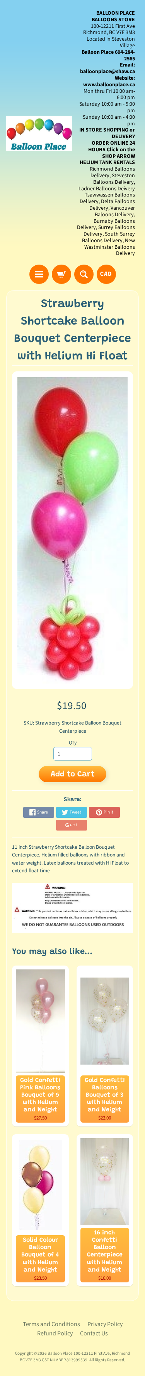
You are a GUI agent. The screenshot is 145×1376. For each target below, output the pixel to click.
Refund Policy (55, 1333)
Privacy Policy (105, 1324)
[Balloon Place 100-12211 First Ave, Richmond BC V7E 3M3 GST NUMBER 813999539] (39, 133)
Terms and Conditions (51, 1324)
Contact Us (94, 1333)
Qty (73, 742)
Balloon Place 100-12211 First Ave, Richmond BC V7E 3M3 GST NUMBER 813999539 (75, 1356)
